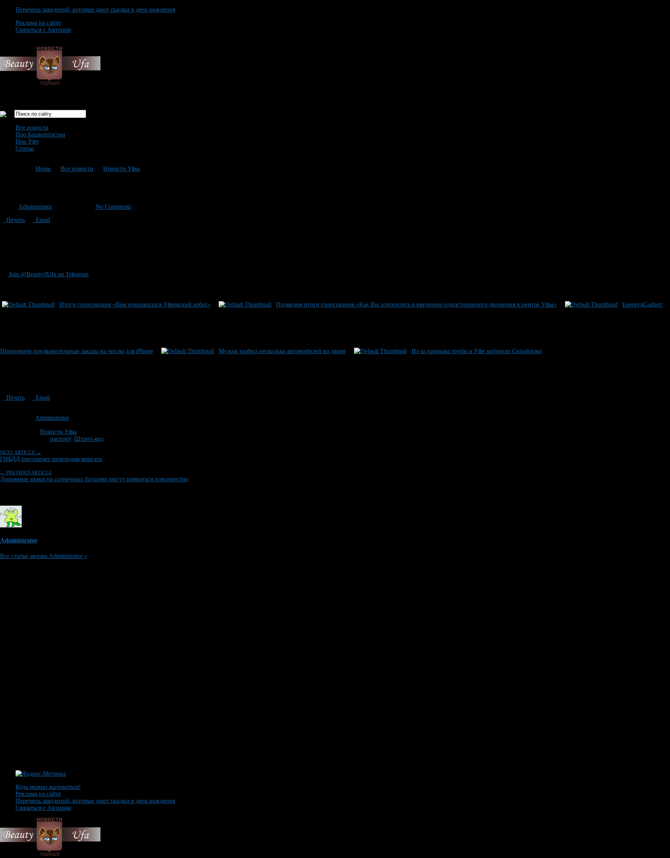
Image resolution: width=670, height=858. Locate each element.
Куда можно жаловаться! (48, 786)
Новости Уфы (121, 168)
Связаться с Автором (43, 29)
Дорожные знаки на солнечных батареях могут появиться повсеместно (94, 476)
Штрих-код (89, 438)
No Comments (113, 206)
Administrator (35, 206)
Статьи (25, 148)
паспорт (60, 438)
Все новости (32, 127)
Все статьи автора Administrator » (43, 556)
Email (41, 220)
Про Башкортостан (40, 134)
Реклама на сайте (38, 22)
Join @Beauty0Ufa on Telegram (47, 274)
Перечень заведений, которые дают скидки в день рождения (95, 9)
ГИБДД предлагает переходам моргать (51, 455)
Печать (14, 220)
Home (43, 168)
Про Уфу (27, 141)
